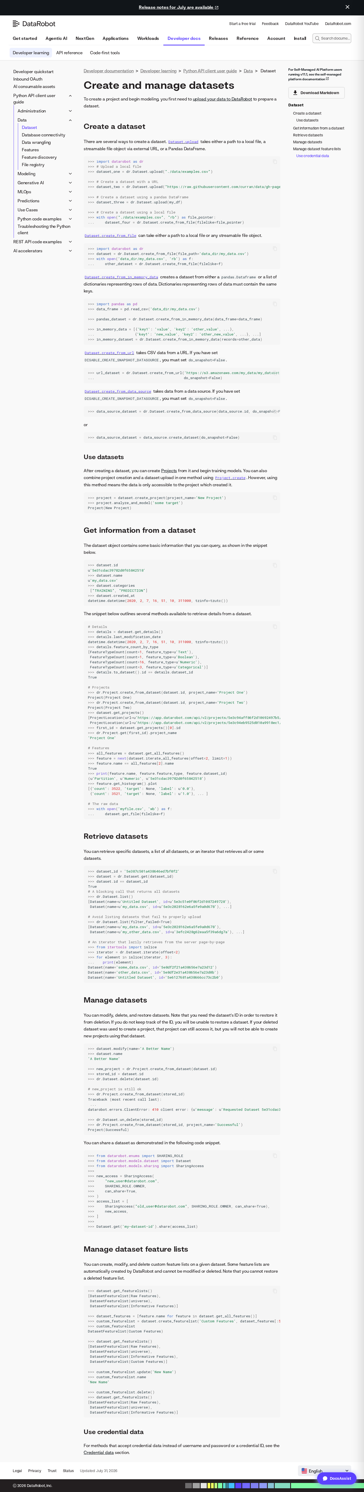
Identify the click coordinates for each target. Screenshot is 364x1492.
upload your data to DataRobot (222, 99)
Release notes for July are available (177, 7)
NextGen (85, 38)
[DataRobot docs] (34, 23)
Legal (17, 1470)
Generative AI (31, 182)
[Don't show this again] (347, 7)
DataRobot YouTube (302, 23)
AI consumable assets (34, 86)
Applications (116, 38)
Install (300, 38)
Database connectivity (43, 134)
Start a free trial (242, 23)
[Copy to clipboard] (275, 161)
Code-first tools (105, 52)
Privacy (34, 1470)
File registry (33, 164)
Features (30, 149)
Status (68, 1470)
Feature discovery (39, 157)
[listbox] (324, 1470)
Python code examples (40, 218)
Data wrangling (36, 142)
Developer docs (184, 38)
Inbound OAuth (27, 79)
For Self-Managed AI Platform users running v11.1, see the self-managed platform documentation (315, 74)
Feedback (270, 23)
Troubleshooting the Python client (44, 229)
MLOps (24, 191)
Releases (218, 38)
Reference (248, 38)
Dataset (29, 127)
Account (276, 38)
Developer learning (31, 52)
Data (22, 120)
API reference (69, 52)
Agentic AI (56, 38)
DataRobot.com (338, 23)
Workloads (148, 38)
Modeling (26, 173)
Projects (169, 470)
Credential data (99, 1452)
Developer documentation (109, 70)
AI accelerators (27, 250)
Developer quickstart (33, 71)
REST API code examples (37, 241)
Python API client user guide (34, 98)
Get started (25, 38)
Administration (32, 111)
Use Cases (28, 209)
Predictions (28, 200)
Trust (52, 1470)
